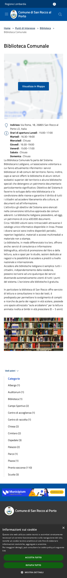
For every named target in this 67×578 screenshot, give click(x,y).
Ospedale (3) (14, 440)
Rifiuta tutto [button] (33, 565)
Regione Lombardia (15, 4)
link (4, 550)
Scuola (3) (13, 474)
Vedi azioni (10, 370)
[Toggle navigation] (6, 14)
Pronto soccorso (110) (20, 468)
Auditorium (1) (16, 392)
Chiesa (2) (13, 426)
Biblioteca (45, 28)
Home (7, 28)
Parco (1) (13, 454)
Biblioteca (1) (15, 399)
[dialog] (33, 551)
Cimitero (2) (14, 433)
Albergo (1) (14, 385)
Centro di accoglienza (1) (21, 413)
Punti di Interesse (25, 28)
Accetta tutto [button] (33, 557)
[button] (33, 572)
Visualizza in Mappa (33, 86)
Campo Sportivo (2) (18, 406)
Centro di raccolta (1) (19, 419)
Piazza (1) (13, 461)
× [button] (63, 528)
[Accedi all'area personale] (54, 4)
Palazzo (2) (14, 447)
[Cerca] (60, 14)
